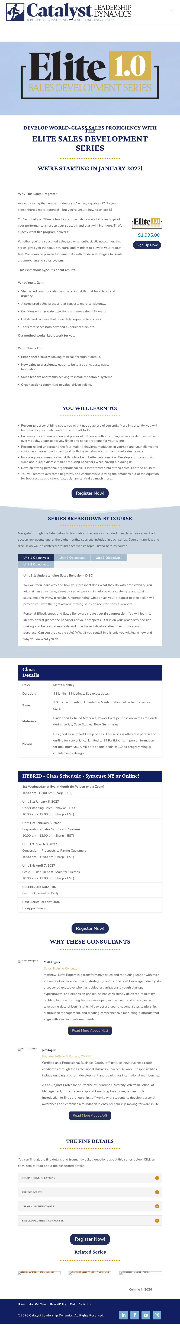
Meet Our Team (37, 1304)
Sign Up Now (147, 245)
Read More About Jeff (90, 1115)
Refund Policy (58, 1304)
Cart (72, 1304)
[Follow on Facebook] (134, 1315)
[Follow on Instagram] (157, 1315)
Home (21, 1304)
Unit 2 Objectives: (72, 558)
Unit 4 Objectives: (36, 564)
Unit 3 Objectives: (108, 558)
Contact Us (85, 1304)
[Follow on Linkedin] (123, 1315)
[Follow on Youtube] (146, 1315)
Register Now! (90, 493)
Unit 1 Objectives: (36, 558)
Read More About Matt (90, 1030)
